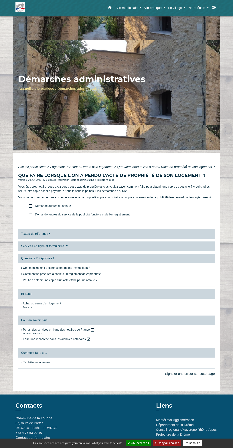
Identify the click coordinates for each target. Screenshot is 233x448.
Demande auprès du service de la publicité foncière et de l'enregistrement (79, 215)
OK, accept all (139, 443)
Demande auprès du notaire (49, 206)
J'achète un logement (36, 362)
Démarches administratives (80, 88)
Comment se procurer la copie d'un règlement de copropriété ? (63, 273)
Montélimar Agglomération (175, 420)
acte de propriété (88, 186)
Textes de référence (34, 233)
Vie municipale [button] (127, 8)
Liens (164, 405)
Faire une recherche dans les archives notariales (57, 339)
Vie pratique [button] (153, 8)
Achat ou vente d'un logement (91, 167)
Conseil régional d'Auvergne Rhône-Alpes (186, 429)
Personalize (192, 443)
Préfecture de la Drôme (173, 434)
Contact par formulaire (32, 437)
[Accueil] (38, 8)
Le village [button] (175, 8)
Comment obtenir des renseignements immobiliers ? (56, 267)
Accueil (24, 88)
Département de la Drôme (175, 425)
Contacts (28, 405)
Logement (58, 167)
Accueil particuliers (32, 167)
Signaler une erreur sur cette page (190, 374)
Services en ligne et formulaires (43, 246)
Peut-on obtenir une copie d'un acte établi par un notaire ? (60, 280)
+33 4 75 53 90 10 (28, 433)
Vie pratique (44, 88)
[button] (110, 8)
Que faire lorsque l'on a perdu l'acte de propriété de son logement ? (166, 167)
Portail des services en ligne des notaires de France (59, 329)
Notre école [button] (197, 8)
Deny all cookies (168, 443)
